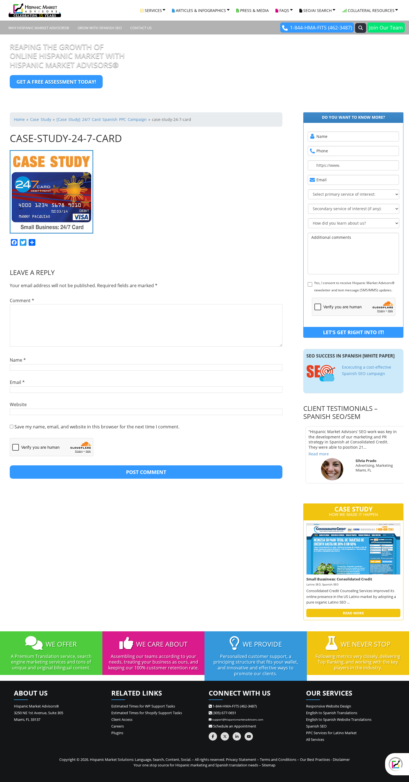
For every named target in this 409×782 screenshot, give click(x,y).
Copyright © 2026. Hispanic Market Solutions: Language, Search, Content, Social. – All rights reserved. (142, 759)
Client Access (121, 719)
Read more (316, 453)
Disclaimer (341, 759)
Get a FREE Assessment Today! (56, 81)
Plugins (117, 732)
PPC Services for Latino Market (331, 732)
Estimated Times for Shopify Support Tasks (146, 712)
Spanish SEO (316, 726)
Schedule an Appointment (234, 726)
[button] (360, 28)
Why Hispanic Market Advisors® (38, 27)
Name (18, 360)
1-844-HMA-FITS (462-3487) (321, 27)
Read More (353, 612)
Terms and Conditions (278, 759)
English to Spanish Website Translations (338, 719)
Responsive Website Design (328, 706)
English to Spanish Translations (331, 712)
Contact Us (141, 27)
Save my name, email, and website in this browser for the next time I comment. (96, 427)
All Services (315, 739)
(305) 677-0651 (224, 712)
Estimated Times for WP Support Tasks (143, 706)
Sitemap (268, 765)
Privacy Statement (241, 759)
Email (17, 382)
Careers (117, 726)
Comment (22, 300)
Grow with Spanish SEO (100, 27)
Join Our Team (386, 27)
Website (18, 404)
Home (19, 119)
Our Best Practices (315, 759)
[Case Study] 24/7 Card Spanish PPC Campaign (101, 119)
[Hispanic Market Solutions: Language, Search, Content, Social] (34, 10)
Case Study (40, 119)
